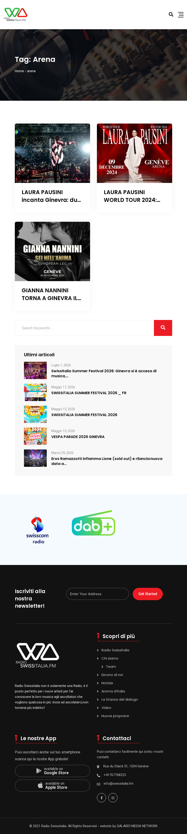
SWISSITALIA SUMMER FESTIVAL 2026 (84, 414)
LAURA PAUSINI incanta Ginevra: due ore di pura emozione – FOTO (51, 203)
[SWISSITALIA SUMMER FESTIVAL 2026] (35, 414)
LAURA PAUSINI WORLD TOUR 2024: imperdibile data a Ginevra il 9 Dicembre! (134, 203)
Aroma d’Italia (113, 691)
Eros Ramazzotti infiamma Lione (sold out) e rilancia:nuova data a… (106, 461)
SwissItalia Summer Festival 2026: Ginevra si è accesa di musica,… (103, 374)
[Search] (171, 14)
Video (106, 707)
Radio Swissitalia (115, 650)
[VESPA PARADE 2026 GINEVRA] (35, 436)
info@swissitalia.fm (118, 783)
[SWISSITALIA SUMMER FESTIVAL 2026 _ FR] (35, 392)
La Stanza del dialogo (119, 699)
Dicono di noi (112, 674)
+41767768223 (115, 775)
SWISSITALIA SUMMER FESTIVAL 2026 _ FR (88, 393)
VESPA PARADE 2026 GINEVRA (77, 436)
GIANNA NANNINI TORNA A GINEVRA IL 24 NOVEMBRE (50, 298)
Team (111, 666)
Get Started (147, 594)
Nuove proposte (115, 715)
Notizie (107, 683)
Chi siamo (109, 658)
